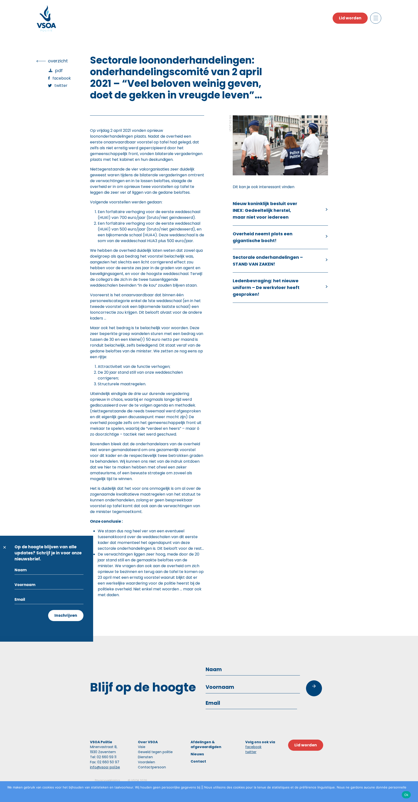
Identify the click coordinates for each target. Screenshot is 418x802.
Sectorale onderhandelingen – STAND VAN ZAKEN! (268, 260)
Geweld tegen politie (155, 752)
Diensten (145, 757)
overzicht (58, 61)
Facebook (61, 78)
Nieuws (197, 754)
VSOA (135, 780)
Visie (141, 746)
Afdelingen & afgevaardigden (206, 744)
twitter (250, 752)
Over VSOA (148, 742)
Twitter (60, 85)
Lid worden (350, 18)
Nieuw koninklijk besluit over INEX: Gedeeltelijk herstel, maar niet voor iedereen (265, 210)
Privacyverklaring (107, 780)
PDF (59, 70)
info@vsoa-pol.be (105, 767)
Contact (198, 761)
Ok (406, 795)
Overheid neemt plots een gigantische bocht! (262, 237)
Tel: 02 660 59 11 (103, 757)
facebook (253, 746)
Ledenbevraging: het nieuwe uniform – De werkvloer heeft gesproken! (266, 287)
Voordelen (146, 762)
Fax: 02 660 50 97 (104, 762)
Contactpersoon (152, 767)
